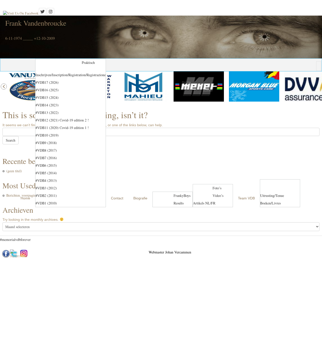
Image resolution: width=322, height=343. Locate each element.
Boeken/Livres (270, 203)
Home (25, 198)
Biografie (140, 198)
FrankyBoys (182, 195)
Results (179, 203)
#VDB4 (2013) (46, 180)
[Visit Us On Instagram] (51, 13)
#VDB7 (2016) (46, 157)
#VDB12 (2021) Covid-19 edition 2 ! (62, 120)
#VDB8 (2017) (46, 150)
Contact (117, 198)
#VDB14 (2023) (47, 105)
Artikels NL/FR (204, 203)
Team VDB (246, 198)
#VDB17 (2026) (47, 82)
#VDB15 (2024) (47, 97)
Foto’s (217, 188)
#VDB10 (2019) (47, 135)
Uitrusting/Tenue (272, 195)
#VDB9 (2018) (46, 142)
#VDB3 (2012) (46, 188)
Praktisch (88, 62)
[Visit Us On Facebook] (20, 13)
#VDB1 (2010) (46, 203)
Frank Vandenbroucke (35, 23)
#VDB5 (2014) (46, 172)
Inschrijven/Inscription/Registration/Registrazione (70, 74)
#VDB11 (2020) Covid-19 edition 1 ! (62, 127)
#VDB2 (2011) (46, 195)
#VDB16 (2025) (47, 90)
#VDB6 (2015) (46, 165)
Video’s (218, 195)
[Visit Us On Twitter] (42, 13)
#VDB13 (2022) (47, 112)
